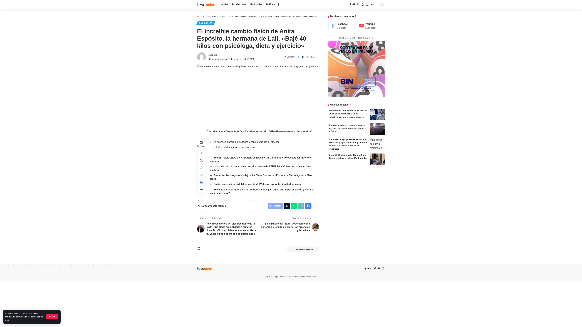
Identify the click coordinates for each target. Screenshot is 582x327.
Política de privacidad (15, 317)
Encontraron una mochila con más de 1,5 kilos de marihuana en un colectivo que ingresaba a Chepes (347, 113)
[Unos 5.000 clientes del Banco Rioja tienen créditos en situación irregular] (377, 159)
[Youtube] (371, 26)
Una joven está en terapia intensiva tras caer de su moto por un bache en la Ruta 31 (347, 128)
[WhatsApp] (358, 4)
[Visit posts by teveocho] (201, 56)
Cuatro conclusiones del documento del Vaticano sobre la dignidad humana (257, 184)
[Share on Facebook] (298, 56)
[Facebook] (350, 4)
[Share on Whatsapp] (201, 167)
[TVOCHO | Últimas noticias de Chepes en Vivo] (206, 4)
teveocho (212, 55)
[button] (52, 316)
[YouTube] (354, 4)
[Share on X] (303, 56)
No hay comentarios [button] (304, 249)
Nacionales (205, 23)
